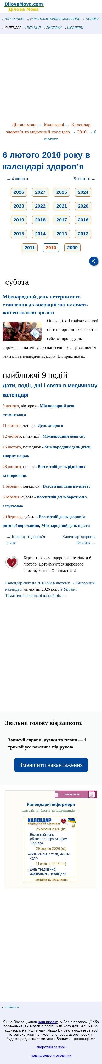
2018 (40, 219)
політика (12, 1007)
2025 (61, 192)
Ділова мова (24, 124)
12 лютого (12, 436)
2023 (19, 206)
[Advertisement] (51, 78)
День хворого (50, 425)
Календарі (54, 124)
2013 (61, 233)
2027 (40, 192)
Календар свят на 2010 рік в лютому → (40, 583)
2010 (82, 131)
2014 (40, 233)
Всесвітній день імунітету (66, 486)
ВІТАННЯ (33, 28)
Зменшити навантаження (51, 765)
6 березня (11, 497)
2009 (72, 247)
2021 (61, 206)
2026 (19, 192)
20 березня (12, 516)
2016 (83, 219)
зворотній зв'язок (51, 1047)
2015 (19, 233)
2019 (19, 219)
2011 (30, 247)
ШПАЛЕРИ (75, 28)
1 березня (11, 486)
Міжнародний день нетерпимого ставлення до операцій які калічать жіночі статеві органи (45, 304)
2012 (83, 233)
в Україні (68, 589)
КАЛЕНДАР (13, 28)
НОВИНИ (92, 19)
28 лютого (12, 466)
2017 (61, 219)
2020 (83, 206)
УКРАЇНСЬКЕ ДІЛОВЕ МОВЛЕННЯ (55, 19)
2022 (40, 206)
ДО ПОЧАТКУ (14, 19)
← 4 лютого (17, 178)
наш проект (48, 1022)
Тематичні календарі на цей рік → (35, 595)
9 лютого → (84, 178)
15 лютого (12, 447)
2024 (83, 192)
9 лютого (11, 406)
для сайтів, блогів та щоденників (51, 810)
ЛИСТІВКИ (54, 28)
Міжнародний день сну (64, 436)
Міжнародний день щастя (65, 525)
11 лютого (12, 425)
